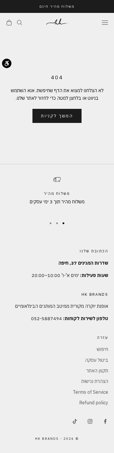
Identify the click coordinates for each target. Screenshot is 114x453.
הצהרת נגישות (94, 381)
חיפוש (102, 349)
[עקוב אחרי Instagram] (90, 421)
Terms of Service (90, 392)
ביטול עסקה (96, 360)
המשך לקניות (57, 116)
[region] (57, 194)
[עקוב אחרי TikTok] (75, 421)
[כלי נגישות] (6, 63)
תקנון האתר (97, 370)
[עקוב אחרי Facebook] (105, 421)
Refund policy (93, 402)
